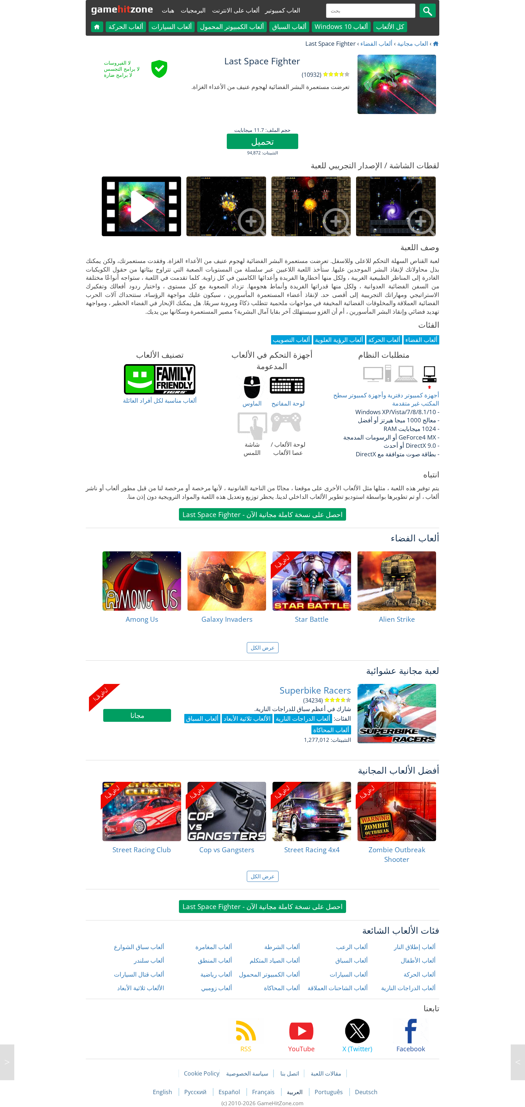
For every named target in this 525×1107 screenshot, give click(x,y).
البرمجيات (193, 10)
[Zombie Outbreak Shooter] (397, 811)
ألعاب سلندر (149, 960)
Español (230, 1092)
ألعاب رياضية (216, 974)
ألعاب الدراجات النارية (408, 988)
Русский (196, 1092)
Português (329, 1092)
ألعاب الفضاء (376, 43)
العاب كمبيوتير (282, 10)
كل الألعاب (390, 26)
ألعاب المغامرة (213, 947)
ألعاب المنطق (215, 960)
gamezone (122, 9)
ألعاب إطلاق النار (415, 947)
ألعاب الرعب (352, 947)
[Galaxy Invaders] (227, 581)
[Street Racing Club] (141, 811)
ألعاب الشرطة (282, 947)
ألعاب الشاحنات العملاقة (338, 988)
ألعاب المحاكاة (282, 988)
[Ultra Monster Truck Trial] (7, 1062)
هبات (168, 10)
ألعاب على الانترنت (236, 10)
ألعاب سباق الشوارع (139, 947)
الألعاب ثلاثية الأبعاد (140, 988)
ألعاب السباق (289, 26)
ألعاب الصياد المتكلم (275, 960)
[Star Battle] (311, 581)
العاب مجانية (412, 43)
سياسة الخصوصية (247, 1073)
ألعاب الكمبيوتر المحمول (232, 26)
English (163, 1092)
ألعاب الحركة (126, 26)
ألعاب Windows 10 (341, 26)
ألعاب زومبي (216, 988)
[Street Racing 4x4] (311, 811)
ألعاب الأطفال (418, 960)
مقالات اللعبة (326, 1073)
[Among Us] (141, 581)
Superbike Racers (315, 690)
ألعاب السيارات (171, 26)
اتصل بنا (289, 1073)
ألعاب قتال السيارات (139, 974)
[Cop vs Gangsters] (227, 811)
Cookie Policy (201, 1073)
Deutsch (366, 1092)
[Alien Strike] (397, 581)
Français (264, 1092)
